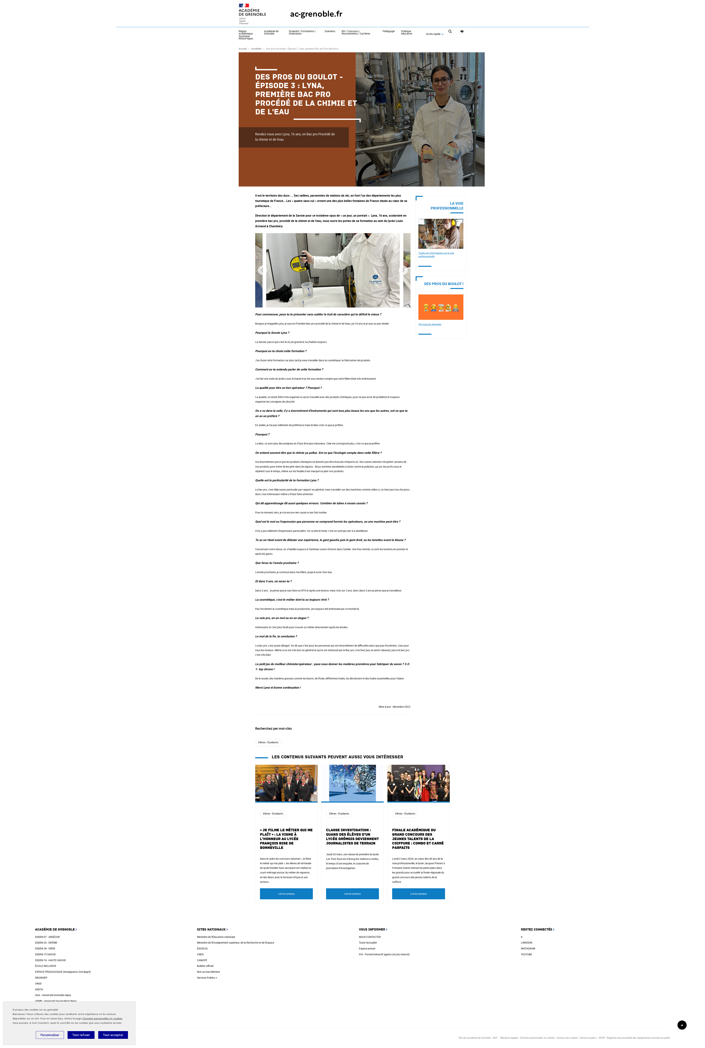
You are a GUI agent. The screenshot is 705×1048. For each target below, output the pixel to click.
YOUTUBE (526, 954)
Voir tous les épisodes (429, 324)
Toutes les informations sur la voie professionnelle (436, 254)
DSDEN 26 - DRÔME (46, 942)
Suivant (403, 270)
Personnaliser (49, 1035)
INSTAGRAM (528, 948)
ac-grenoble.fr (316, 14)
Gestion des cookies (567, 1037)
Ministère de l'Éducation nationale (216, 937)
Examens (330, 31)
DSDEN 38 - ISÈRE (45, 948)
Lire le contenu (286, 893)
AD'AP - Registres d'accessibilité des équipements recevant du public (634, 1037)
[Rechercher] (450, 34)
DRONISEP (41, 977)
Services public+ (588, 1037)
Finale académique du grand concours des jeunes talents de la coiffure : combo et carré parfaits (418, 839)
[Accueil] (257, 14)
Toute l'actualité (368, 942)
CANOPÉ (202, 960)
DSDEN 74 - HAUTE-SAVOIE (50, 960)
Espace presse (367, 948)
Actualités (256, 48)
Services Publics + (207, 977)
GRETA (39, 989)
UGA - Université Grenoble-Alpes (53, 995)
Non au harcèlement (208, 971)
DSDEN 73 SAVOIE (45, 954)
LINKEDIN (526, 942)
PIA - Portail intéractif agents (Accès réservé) (384, 954)
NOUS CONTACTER (370, 937)
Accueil (243, 48)
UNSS (38, 983)
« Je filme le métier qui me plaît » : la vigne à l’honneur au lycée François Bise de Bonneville (286, 839)
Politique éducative (406, 32)
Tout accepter (113, 1035)
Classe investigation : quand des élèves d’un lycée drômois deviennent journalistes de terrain (352, 837)
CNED (200, 954)
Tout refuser (81, 1035)
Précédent (262, 270)
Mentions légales (509, 1037)
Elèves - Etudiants (268, 742)
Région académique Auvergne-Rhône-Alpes (246, 35)
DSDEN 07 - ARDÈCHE (47, 937)
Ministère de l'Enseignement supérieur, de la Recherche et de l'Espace (235, 942)
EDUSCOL (202, 948)
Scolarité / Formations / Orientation (302, 32)
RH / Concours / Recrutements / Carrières (356, 32)
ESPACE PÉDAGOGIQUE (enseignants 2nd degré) (63, 971)
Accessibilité (462, 31)
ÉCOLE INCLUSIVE (45, 966)
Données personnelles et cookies (102, 1018)
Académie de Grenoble (271, 32)
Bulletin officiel (205, 966)
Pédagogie (389, 31)
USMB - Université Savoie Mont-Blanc (56, 1001)
